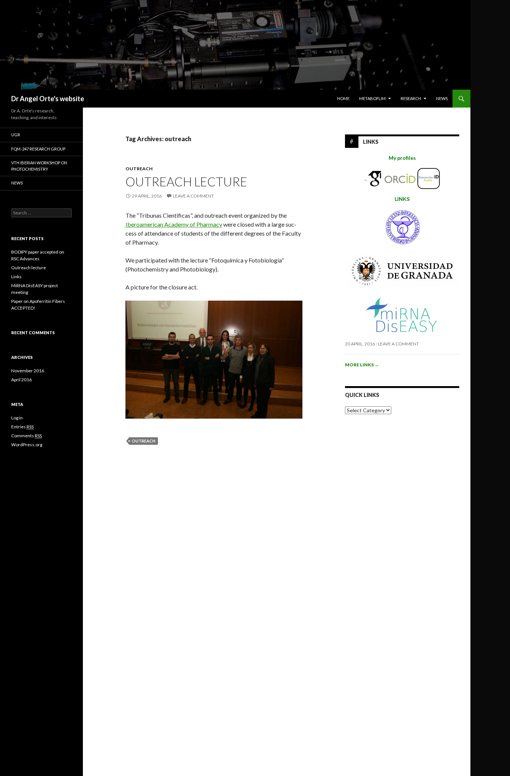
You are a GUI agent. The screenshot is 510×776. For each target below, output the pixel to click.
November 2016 (27, 370)
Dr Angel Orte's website (47, 98)
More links (362, 364)
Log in (17, 417)
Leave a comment (193, 196)
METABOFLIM (372, 98)
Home (343, 98)
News (442, 98)
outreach (139, 168)
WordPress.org (26, 444)
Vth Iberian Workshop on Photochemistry (39, 165)
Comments (26, 435)
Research (411, 98)
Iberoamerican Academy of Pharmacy (173, 224)
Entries (22, 426)
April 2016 (21, 379)
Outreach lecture (186, 181)
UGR (15, 134)
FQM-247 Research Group (38, 148)
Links (371, 142)
